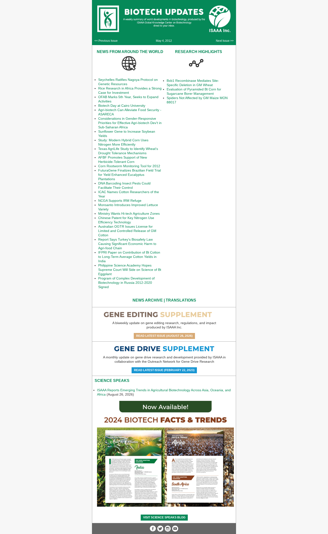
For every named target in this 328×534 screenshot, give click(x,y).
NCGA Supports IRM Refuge (119, 200)
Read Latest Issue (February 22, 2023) (164, 370)
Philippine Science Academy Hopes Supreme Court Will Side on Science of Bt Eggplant (129, 269)
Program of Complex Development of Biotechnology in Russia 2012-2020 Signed (126, 282)
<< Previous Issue (106, 40)
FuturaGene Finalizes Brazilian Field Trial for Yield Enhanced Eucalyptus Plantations (129, 174)
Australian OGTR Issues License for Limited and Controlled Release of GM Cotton (127, 231)
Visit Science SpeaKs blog (164, 517)
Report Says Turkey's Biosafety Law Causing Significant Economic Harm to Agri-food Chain (127, 243)
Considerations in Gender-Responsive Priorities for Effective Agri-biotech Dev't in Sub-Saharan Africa (130, 123)
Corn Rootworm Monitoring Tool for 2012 (129, 166)
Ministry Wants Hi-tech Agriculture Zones (129, 213)
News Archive (148, 300)
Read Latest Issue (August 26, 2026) (164, 336)
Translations (181, 300)
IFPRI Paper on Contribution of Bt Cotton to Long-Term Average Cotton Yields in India (129, 256)
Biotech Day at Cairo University (121, 105)
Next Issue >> (225, 40)
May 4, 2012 (164, 40)
